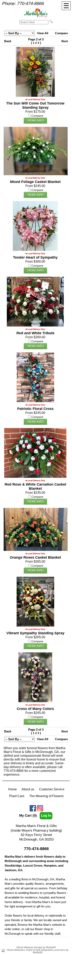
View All (42, 33)
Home (12, 789)
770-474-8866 (30, 3)
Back (7, 41)
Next (64, 41)
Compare (61, 33)
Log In (46, 815)
